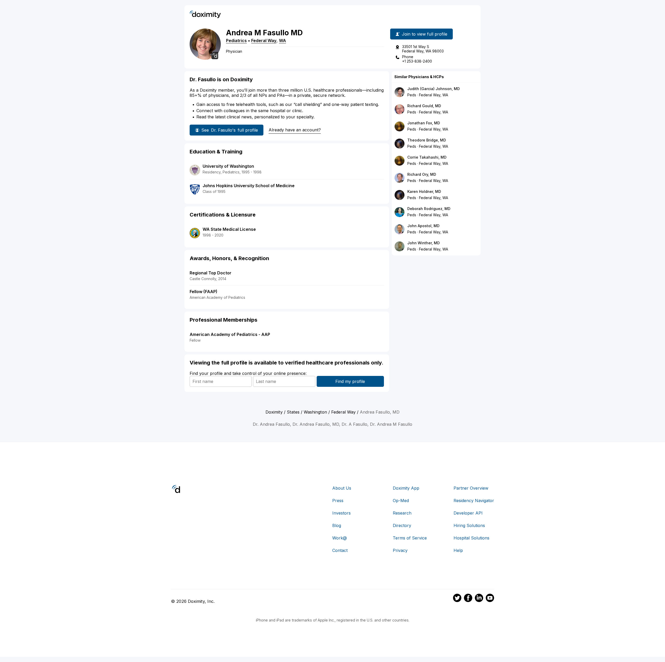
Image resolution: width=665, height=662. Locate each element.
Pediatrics (236, 40)
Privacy (400, 550)
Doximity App (406, 488)
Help (458, 550)
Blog (336, 525)
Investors (341, 513)
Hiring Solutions (469, 525)
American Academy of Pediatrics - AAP (230, 334)
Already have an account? (295, 129)
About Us (341, 488)
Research (402, 513)
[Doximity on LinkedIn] (479, 598)
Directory (402, 525)
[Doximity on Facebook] (468, 598)
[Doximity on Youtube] (490, 598)
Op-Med (401, 500)
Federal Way (263, 40)
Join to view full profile (424, 34)
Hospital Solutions (471, 538)
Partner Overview (471, 488)
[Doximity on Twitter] (457, 598)
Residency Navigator (474, 500)
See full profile (229, 130)
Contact (340, 550)
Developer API (468, 513)
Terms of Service (410, 538)
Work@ (339, 538)
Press (337, 500)
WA (282, 40)
